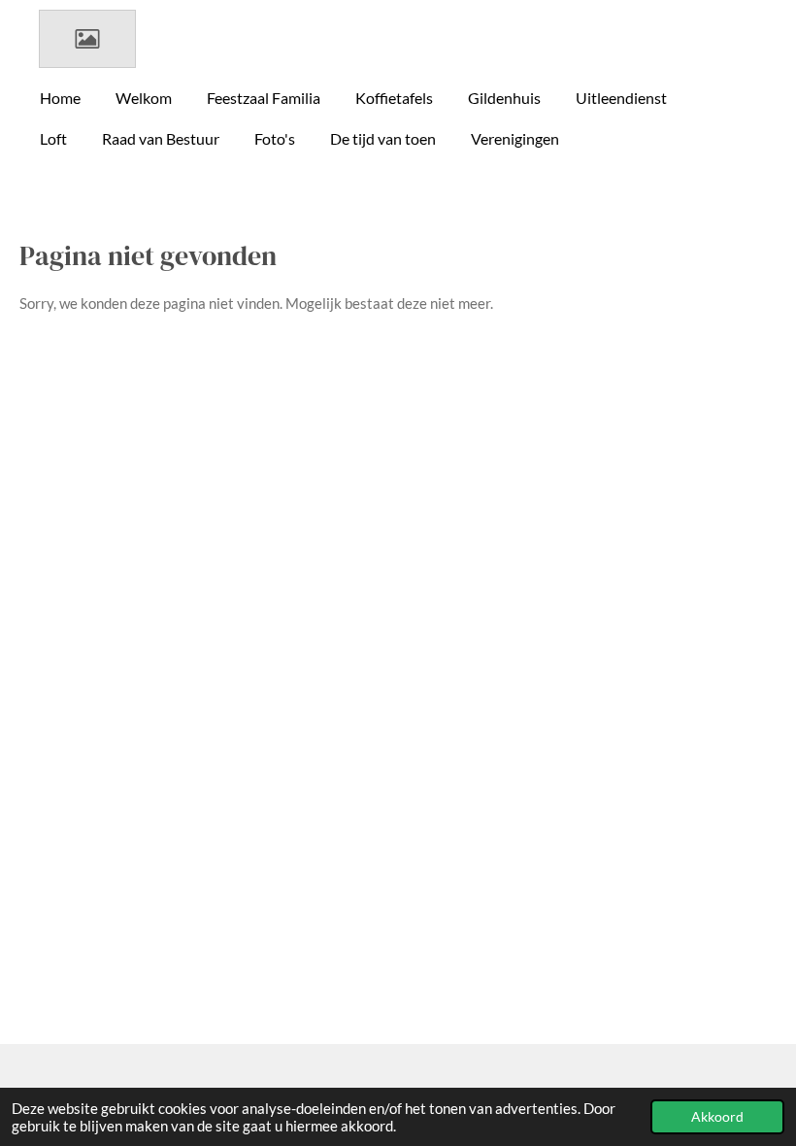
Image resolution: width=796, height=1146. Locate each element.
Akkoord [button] (717, 1117)
